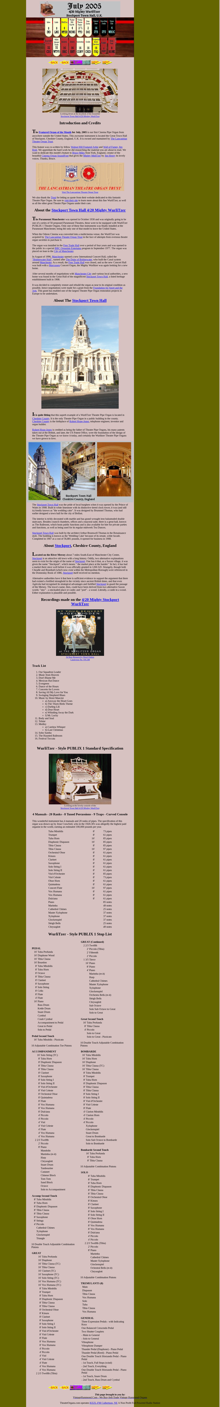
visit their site (71, 200)
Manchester (58, 256)
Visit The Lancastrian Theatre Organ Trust (80, 192)
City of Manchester (63, 251)
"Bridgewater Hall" (42, 259)
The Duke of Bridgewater (79, 259)
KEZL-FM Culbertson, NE (104, 1403)
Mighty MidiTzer (92, 155)
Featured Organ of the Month (55, 132)
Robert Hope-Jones (79, 421)
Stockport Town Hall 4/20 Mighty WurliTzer (80, 116)
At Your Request (73, 657)
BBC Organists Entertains (68, 248)
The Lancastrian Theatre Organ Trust (63, 237)
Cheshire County (40, 418)
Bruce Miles (78, 152)
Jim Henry (110, 155)
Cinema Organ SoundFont (55, 155)
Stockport (63, 545)
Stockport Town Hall (97, 276)
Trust (53, 197)
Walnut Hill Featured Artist (84, 147)
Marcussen (54, 265)
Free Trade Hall (71, 245)
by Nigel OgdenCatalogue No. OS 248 (82, 658)
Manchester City (83, 273)
